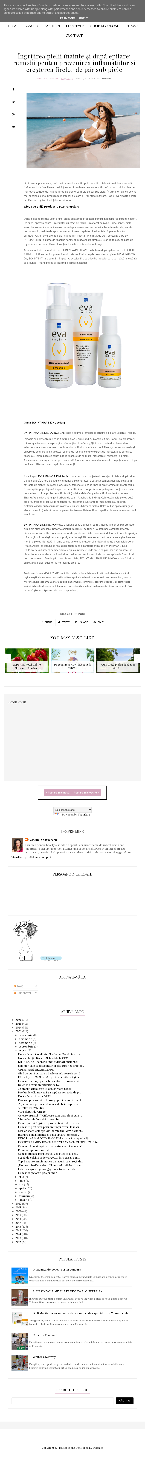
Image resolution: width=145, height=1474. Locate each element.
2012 (19, 1242)
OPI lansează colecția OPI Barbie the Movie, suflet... (50, 1131)
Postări (20, 986)
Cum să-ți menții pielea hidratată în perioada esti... (50, 1081)
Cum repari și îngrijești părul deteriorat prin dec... (50, 1123)
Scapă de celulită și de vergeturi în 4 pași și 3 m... (49, 1157)
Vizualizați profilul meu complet (31, 857)
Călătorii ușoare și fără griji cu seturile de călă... (48, 1169)
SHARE (48, 622)
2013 (19, 1238)
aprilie (23, 1188)
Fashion (52, 26)
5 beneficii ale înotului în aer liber (39, 1119)
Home (13, 26)
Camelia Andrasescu (47, 78)
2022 (19, 1203)
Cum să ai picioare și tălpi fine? (37, 1173)
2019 (19, 1215)
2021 (19, 1207)
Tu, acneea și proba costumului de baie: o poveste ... (50, 1104)
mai (21, 1184)
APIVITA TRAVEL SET (31, 1107)
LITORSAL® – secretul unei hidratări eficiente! (48, 1062)
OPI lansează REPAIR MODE (36, 1069)
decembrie (26, 1035)
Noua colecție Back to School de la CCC (43, 1058)
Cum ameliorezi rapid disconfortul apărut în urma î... (51, 1146)
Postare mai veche (86, 792)
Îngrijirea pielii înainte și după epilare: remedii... (48, 1134)
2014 (19, 1234)
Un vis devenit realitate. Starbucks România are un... (51, 1054)
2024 (19, 1027)
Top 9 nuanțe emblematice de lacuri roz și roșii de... (50, 1161)
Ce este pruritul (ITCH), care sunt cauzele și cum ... (50, 1115)
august (23, 1050)
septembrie (26, 1046)
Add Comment (102, 78)
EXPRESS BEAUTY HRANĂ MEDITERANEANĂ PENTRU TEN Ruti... (60, 1142)
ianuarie (24, 1199)
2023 (19, 1031)
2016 (19, 1226)
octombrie (26, 1043)
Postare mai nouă (58, 792)
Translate (84, 814)
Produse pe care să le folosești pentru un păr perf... (50, 1100)
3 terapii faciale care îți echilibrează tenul (44, 1088)
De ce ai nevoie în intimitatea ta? (39, 1085)
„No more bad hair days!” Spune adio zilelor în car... (50, 1165)
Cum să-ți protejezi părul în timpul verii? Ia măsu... (50, 1127)
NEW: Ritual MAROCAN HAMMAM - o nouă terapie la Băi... (54, 1138)
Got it (83, 18)
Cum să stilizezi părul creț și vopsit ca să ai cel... (48, 1153)
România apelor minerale (34, 1150)
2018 (19, 1219)
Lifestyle (75, 26)
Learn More (67, 18)
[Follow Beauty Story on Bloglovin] (25, 960)
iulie (22, 1176)
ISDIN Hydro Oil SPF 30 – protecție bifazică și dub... (50, 1077)
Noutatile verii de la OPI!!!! (34, 1096)
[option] (27, 663)
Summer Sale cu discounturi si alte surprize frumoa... (51, 1065)
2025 (19, 1023)
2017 (19, 1222)
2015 (19, 1230)
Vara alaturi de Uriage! (32, 1111)
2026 (19, 1019)
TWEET (65, 622)
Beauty (31, 26)
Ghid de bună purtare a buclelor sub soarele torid (49, 1073)
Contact (74, 35)
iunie (22, 1180)
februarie (25, 1196)
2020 (19, 1211)
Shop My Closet (105, 26)
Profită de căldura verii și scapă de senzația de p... (49, 1092)
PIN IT (100, 622)
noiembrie (26, 1039)
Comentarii (23, 993)
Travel (134, 26)
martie (23, 1192)
